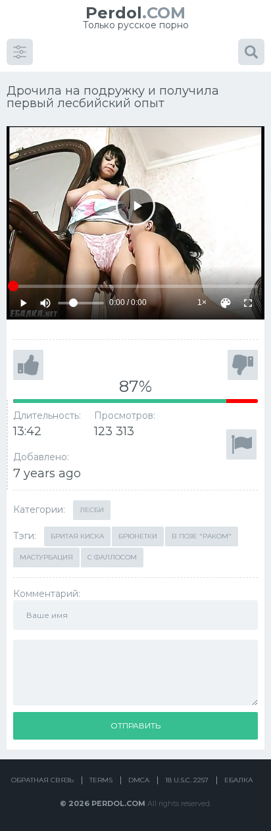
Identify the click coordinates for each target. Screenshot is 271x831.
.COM (135, 13)
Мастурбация (46, 557)
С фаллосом (112, 557)
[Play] (135, 206)
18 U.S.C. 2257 (187, 780)
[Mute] (45, 303)
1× (202, 302)
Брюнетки (137, 536)
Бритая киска (77, 536)
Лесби (92, 510)
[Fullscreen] (248, 303)
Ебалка (238, 780)
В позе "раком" (202, 536)
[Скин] (225, 303)
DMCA (138, 780)
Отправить (135, 725)
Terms (100, 780)
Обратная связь (42, 780)
